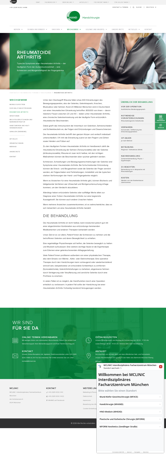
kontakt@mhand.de (29, 361)
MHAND (36, 93)
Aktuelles (14, 139)
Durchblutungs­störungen (21, 108)
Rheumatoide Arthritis (19, 112)
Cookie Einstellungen (90, 409)
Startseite (14, 93)
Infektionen (14, 116)
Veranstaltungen (16, 143)
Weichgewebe (46, 93)
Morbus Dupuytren (17, 104)
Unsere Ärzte (15, 152)
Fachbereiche (25, 93)
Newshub (13, 147)
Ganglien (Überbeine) (18, 132)
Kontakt (13, 157)
